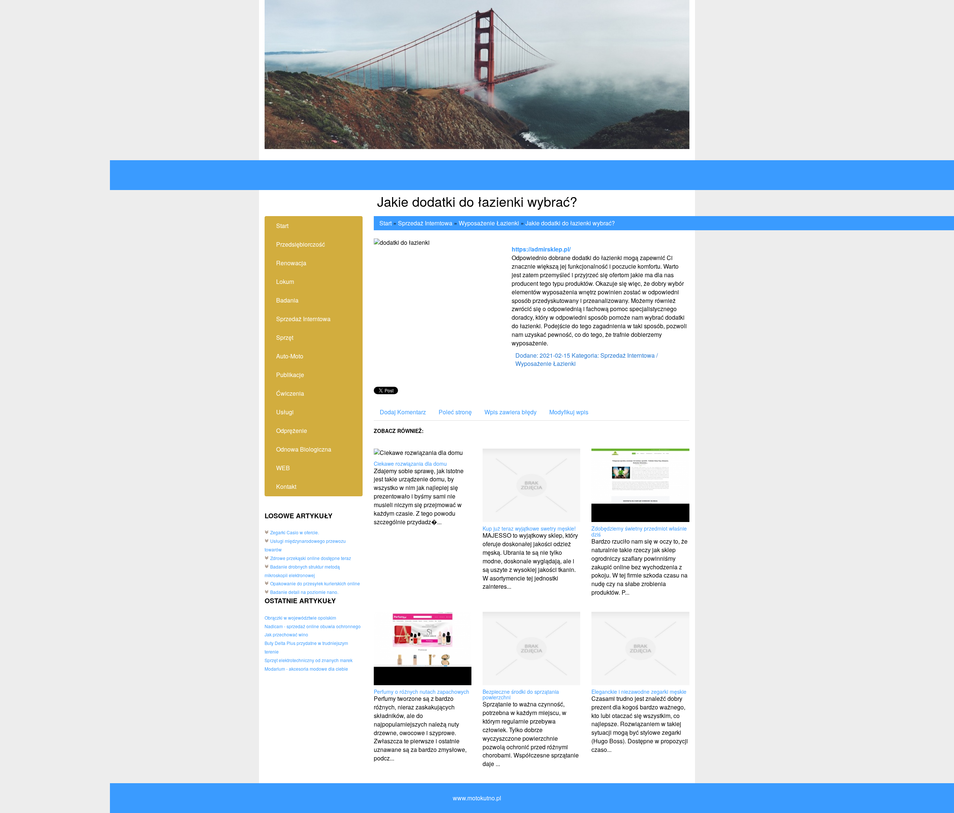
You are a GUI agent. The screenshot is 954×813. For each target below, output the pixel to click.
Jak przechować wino (286, 634)
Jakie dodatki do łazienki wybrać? (570, 223)
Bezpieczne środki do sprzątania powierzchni (521, 694)
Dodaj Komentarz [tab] (403, 412)
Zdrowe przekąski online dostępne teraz (310, 558)
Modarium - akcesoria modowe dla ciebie (306, 668)
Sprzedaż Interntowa (425, 223)
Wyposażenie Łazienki (489, 223)
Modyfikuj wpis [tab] (568, 412)
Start (385, 223)
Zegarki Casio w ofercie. (294, 532)
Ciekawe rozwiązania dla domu (410, 463)
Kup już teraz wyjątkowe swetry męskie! (529, 528)
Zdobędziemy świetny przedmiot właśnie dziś (639, 531)
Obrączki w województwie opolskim (300, 617)
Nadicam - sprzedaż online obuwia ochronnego (313, 626)
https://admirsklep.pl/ (541, 249)
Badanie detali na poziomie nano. (304, 592)
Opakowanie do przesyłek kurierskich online (315, 583)
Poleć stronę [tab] (455, 412)
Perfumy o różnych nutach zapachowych (421, 691)
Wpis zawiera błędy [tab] (510, 412)
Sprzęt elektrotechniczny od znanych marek (309, 660)
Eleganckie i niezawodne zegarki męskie (638, 691)
